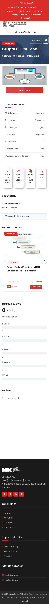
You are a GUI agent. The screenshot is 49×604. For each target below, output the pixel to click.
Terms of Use (10, 551)
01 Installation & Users (17, 216)
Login (19, 11)
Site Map (8, 556)
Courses (36, 40)
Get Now (24, 90)
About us (8, 517)
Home (7, 513)
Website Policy (11, 546)
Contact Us (9, 527)
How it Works (23, 32)
